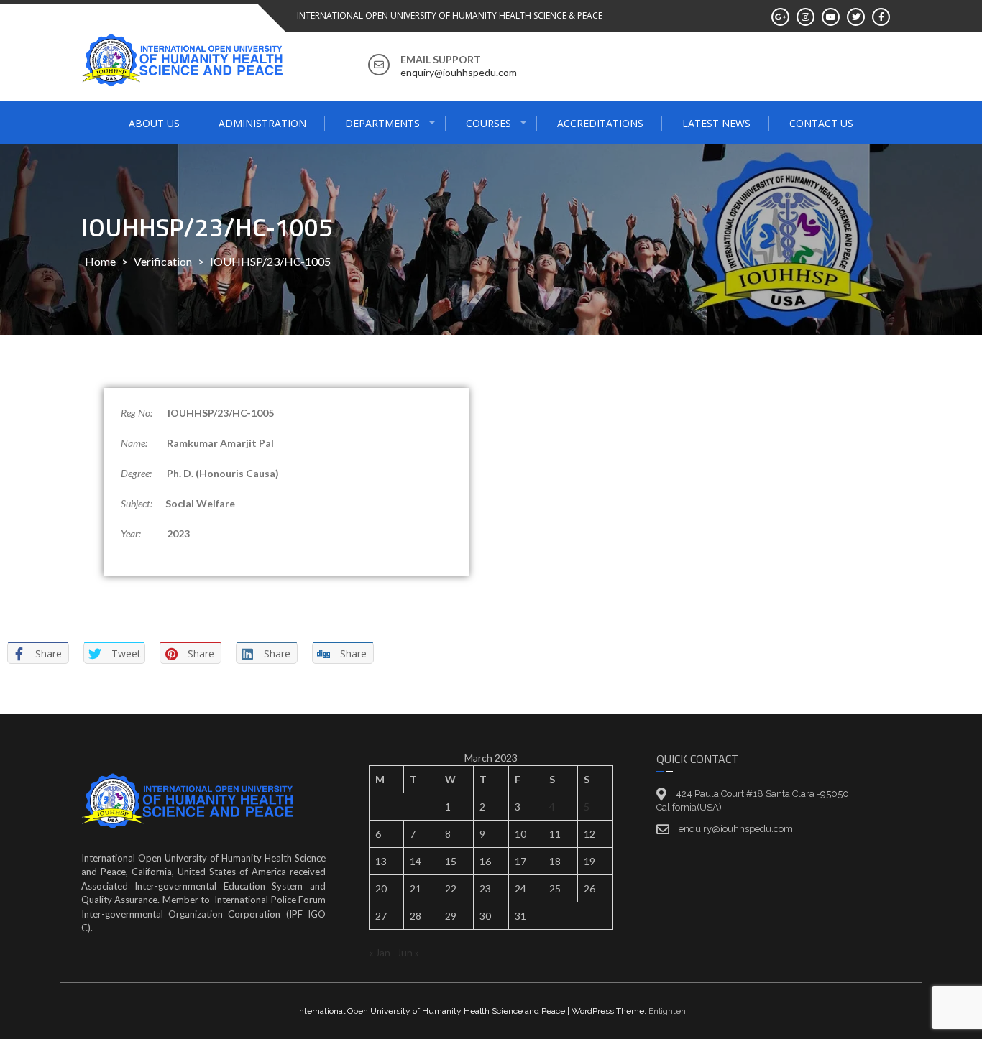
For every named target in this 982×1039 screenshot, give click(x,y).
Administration (262, 123)
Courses (488, 123)
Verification (163, 261)
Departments (382, 123)
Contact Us (821, 123)
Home (100, 261)
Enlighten (667, 1011)
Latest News (716, 123)
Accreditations (600, 123)
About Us (154, 123)
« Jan (379, 952)
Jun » (408, 952)
